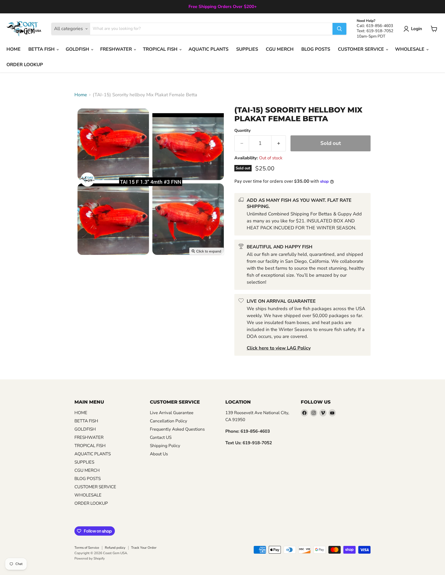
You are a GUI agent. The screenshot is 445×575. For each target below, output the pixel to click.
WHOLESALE (410, 49)
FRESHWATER (116, 49)
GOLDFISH (78, 49)
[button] (414, 29)
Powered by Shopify (89, 558)
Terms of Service (86, 547)
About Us (159, 454)
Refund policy (115, 547)
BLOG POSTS (315, 49)
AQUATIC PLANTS (208, 49)
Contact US (161, 437)
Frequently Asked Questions (177, 429)
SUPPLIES (247, 49)
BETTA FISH (42, 49)
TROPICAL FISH (161, 49)
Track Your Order (144, 547)
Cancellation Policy (168, 421)
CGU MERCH (280, 49)
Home (80, 95)
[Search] (339, 29)
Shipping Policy (165, 446)
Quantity (242, 130)
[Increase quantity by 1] (278, 143)
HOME (13, 49)
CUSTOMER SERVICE (361, 49)
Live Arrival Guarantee (171, 413)
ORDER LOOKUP (24, 65)
